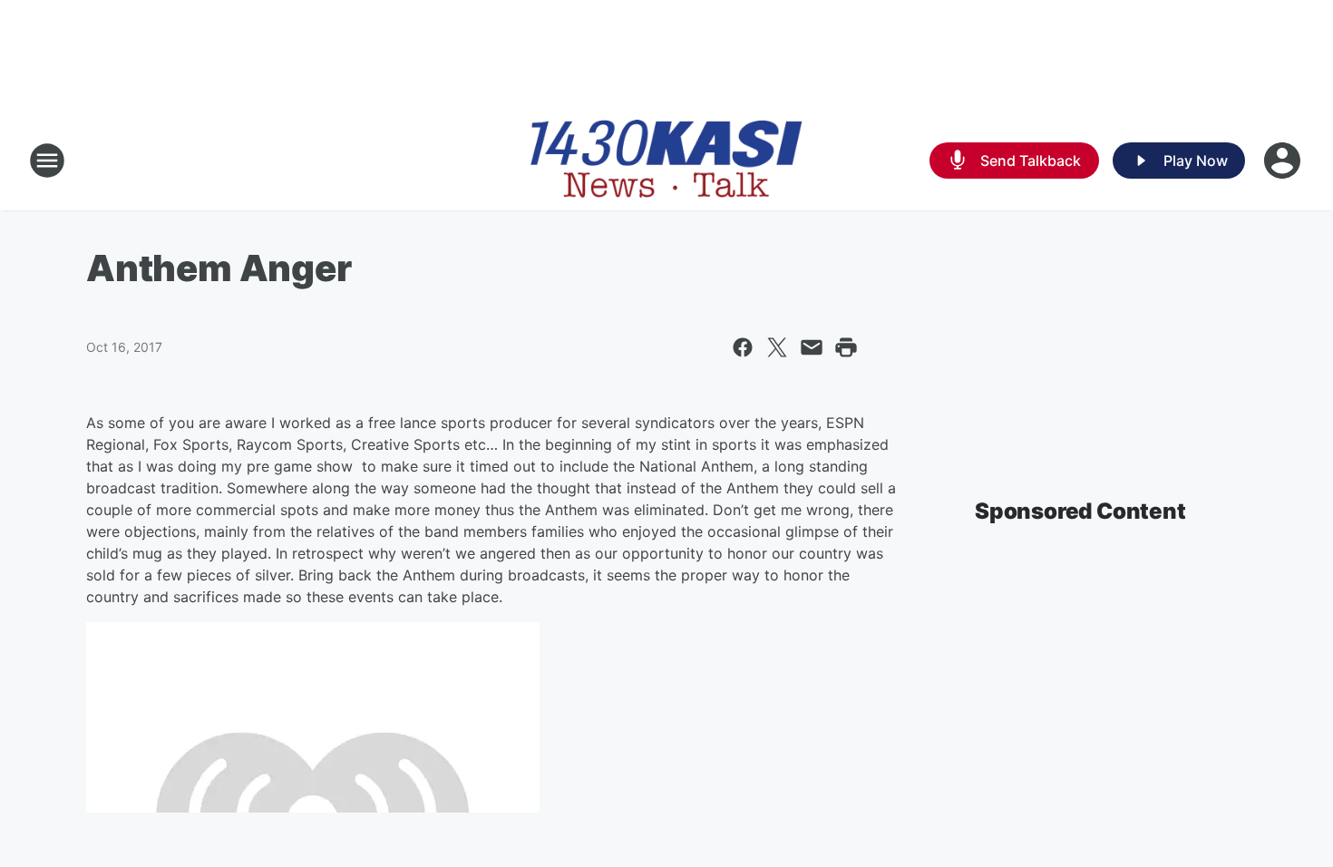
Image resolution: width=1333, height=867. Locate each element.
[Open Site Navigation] (47, 160)
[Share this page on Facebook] (742, 347)
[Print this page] (846, 347)
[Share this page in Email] (811, 347)
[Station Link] (666, 160)
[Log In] (1284, 160)
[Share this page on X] (777, 347)
